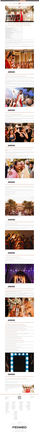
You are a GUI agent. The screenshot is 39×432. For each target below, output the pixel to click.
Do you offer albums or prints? (7, 36)
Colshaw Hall (13, 405)
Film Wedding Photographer (8, 406)
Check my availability (22, 0)
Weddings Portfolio (7, 403)
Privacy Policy (19, 431)
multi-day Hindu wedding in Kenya (8, 42)
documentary (9, 83)
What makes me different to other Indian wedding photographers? (9, 28)
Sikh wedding (7, 179)
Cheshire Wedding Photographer (14, 402)
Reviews (27, 3)
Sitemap (15, 430)
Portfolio (23, 3)
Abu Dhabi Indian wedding (25, 216)
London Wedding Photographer (28, 402)
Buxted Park (16, 416)
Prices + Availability (11, 110)
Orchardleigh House (21, 406)
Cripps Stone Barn (21, 403)
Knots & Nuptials (16, 295)
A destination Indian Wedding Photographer (8, 31)
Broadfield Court (21, 407)
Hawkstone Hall (13, 409)
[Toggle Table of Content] (21, 27)
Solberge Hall (13, 408)
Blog (25, 3)
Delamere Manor (13, 406)
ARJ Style (12, 3)
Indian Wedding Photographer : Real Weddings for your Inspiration (9, 38)
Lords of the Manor (21, 404)
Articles (18, 430)
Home (9, 3)
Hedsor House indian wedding (13, 296)
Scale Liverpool (15, 413)
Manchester (28, 46)
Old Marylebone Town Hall (27, 406)
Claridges (29, 403)
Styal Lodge (13, 403)
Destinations (14, 3)
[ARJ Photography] (19, 4)
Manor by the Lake (21, 408)
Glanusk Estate (21, 409)
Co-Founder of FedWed (22, 430)
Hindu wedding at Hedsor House (12, 317)
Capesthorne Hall (13, 404)
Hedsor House (28, 409)
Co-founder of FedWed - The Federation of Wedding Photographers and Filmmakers (19, 425)
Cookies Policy (25, 431)
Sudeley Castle (21, 405)
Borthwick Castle (15, 419)
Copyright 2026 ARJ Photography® (15, 431)
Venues (17, 3)
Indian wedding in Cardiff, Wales (17, 69)
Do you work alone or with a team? (7, 34)
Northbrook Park (15, 418)
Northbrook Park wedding (14, 107)
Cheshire (26, 46)
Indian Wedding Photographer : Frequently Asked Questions (9, 32)
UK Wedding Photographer (15, 411)
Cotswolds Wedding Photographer (21, 402)
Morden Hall (29, 408)
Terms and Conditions (22, 431)
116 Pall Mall (29, 404)
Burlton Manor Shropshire (14, 414)
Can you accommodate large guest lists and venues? (8, 35)
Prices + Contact (7, 402)
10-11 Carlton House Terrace (27, 405)
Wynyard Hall (16, 415)
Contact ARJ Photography (31, 396)
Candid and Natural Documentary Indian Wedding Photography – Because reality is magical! (11, 29)
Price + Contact (30, 3)
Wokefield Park (15, 417)
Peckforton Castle (13, 407)
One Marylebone (28, 407)
